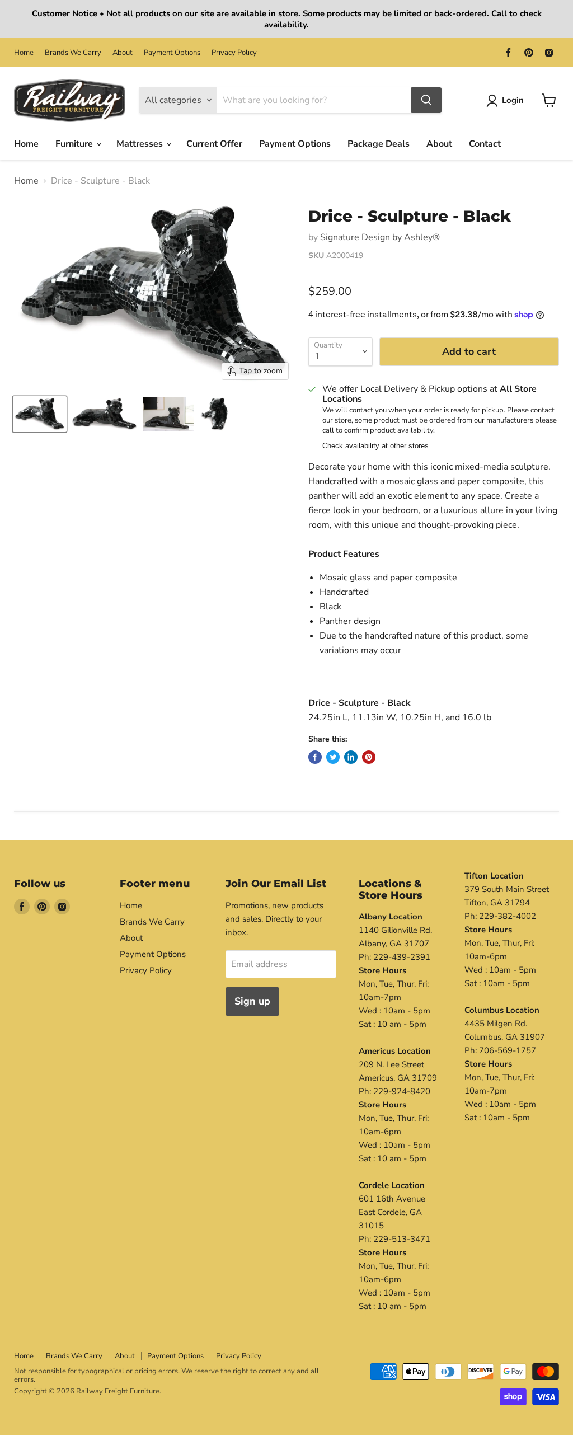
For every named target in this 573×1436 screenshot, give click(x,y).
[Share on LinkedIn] (351, 757)
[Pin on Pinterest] (368, 757)
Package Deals (378, 144)
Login (513, 100)
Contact (485, 144)
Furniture (75, 144)
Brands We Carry (73, 53)
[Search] (426, 100)
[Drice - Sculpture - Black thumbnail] (40, 414)
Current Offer (214, 144)
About (122, 53)
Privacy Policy (234, 53)
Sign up (252, 1001)
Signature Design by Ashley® (380, 237)
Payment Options (172, 53)
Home (24, 53)
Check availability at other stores (375, 446)
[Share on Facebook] (315, 757)
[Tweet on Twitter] (333, 757)
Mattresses (140, 144)
